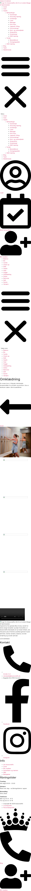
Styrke (5, 282)
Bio (4, 261)
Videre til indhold (5, 1)
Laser (11, 20)
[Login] (15, 191)
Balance (5, 259)
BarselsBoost (14, 40)
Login (1, 193)
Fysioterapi (13, 14)
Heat (4, 270)
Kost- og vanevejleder (17, 30)
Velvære (5, 284)
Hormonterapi (14, 28)
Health (5, 11)
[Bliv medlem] (15, 255)
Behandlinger (11, 13)
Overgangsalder (15, 42)
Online (5, 276)
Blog (4, 46)
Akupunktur (13, 32)
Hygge (5, 272)
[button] (15, 83)
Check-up (6, 264)
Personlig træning (15, 16)
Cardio (5, 263)
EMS (4, 266)
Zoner (5, 7)
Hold (4, 9)
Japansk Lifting (15, 26)
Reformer (6, 278)
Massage (12, 22)
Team (5, 48)
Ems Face (13, 24)
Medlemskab (7, 50)
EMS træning (14, 36)
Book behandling (5, 230)
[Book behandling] (15, 228)
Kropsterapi (13, 34)
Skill (4, 280)
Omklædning (7, 274)
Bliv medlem (4, 257)
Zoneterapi (13, 18)
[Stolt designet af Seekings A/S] (15, 830)
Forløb (9, 38)
